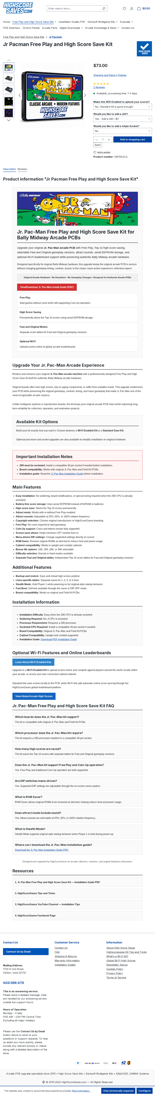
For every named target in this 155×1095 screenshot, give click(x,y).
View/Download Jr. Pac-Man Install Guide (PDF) (47, 287)
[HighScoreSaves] (144, 48)
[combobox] (73, 8)
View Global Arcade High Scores (34, 696)
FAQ (57, 952)
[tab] (9, 169)
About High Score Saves (120, 947)
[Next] (85, 95)
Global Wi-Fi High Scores (120, 960)
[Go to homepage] (18, 8)
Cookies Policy (114, 969)
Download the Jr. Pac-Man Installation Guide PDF (42, 850)
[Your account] (131, 8)
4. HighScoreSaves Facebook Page (35, 915)
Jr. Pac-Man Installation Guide (67, 473)
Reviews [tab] (22, 169)
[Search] (103, 8)
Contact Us (61, 947)
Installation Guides (65, 964)
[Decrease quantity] (96, 139)
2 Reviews (99, 87)
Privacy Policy (114, 973)
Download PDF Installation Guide (59, 639)
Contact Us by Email (18, 951)
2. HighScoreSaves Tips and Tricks (35, 893)
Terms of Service (116, 977)
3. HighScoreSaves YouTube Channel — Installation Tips (47, 904)
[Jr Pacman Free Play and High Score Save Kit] (52, 95)
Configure (145, 1090)
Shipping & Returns (66, 956)
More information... (81, 1091)
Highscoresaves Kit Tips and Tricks (126, 952)
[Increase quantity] (109, 139)
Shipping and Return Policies (109, 75)
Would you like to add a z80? (110, 114)
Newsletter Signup (117, 964)
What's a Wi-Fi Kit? (117, 956)
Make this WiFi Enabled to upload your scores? (121, 101)
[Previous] (19, 95)
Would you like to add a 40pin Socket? (116, 126)
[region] (45, 95)
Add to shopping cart (132, 139)
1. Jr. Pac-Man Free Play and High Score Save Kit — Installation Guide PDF (57, 882)
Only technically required (118, 1090)
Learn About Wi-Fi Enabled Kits (33, 662)
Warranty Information (67, 960)
